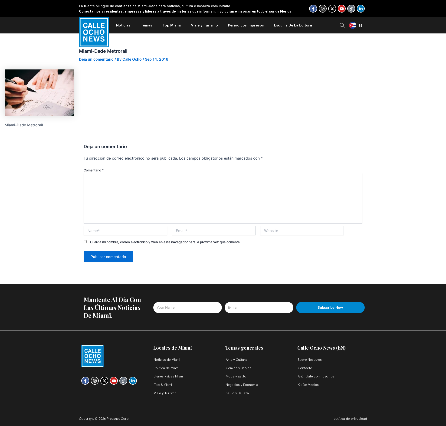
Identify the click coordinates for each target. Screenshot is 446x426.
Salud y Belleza (237, 393)
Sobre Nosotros (310, 359)
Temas (146, 25)
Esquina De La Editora (293, 25)
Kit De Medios (308, 385)
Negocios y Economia (242, 385)
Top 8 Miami (163, 385)
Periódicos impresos (246, 25)
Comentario (94, 170)
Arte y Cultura (236, 359)
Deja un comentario (96, 59)
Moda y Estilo (236, 376)
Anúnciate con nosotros (316, 376)
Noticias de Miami (167, 359)
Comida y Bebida (238, 368)
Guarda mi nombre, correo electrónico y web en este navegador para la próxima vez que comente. (165, 242)
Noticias (123, 25)
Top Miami (171, 25)
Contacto (305, 368)
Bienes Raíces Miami (169, 376)
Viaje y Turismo (204, 25)
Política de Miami (166, 368)
